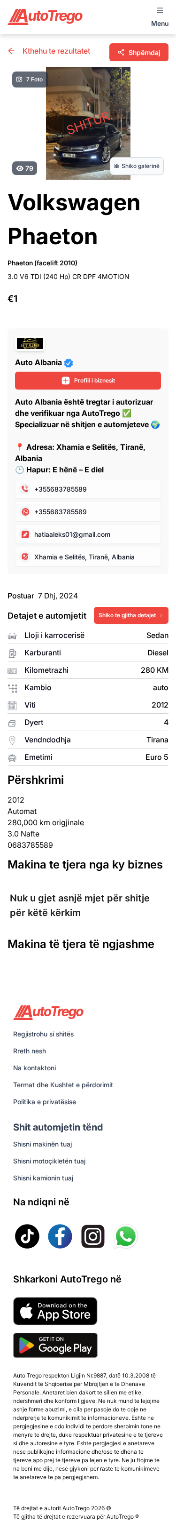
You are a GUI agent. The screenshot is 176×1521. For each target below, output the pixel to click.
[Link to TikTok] (27, 1236)
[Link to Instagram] (93, 1236)
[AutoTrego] (45, 16)
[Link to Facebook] (60, 1236)
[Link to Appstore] (55, 1311)
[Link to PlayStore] (55, 1345)
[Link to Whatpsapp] (126, 1236)
